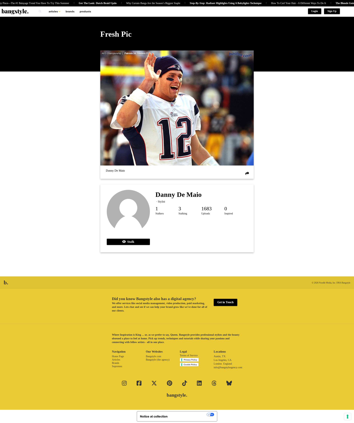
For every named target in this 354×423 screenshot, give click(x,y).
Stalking (182, 213)
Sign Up (331, 11)
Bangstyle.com (153, 356)
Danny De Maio (115, 170)
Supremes (117, 366)
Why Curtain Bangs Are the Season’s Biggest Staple (143, 3)
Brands (70, 11)
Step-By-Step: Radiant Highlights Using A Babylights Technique (216, 3)
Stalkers (159, 213)
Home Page (118, 356)
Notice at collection (154, 416)
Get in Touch (225, 302)
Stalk (130, 241)
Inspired (228, 213)
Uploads (205, 213)
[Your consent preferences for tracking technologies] (347, 416)
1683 (206, 208)
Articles (53, 11)
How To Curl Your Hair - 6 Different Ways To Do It (288, 3)
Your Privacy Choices (189, 414)
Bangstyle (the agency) (158, 359)
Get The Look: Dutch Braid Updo (88, 3)
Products (85, 11)
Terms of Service (189, 355)
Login (314, 11)
